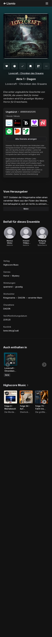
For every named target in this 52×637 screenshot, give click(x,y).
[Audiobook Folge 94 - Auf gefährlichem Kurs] (26, 397)
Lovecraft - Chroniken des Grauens (26, 73)
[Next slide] (44, 236)
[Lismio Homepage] (9, 3)
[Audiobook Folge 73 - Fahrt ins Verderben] (41, 397)
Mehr (26, 209)
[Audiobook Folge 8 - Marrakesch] (10, 397)
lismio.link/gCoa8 (11, 330)
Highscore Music (11, 265)
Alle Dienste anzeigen (26, 139)
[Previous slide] (8, 236)
